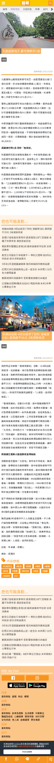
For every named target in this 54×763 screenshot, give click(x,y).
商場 (6, 571)
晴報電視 (15, 9)
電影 (38, 566)
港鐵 (15, 571)
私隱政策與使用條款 (25, 746)
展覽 (48, 566)
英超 (36, 571)
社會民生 (8, 566)
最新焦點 (6, 696)
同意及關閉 (27, 751)
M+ (16, 575)
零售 (29, 566)
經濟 (19, 566)
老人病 (15, 719)
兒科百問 (39, 716)
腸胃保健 (29, 716)
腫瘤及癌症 (7, 716)
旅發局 (7, 575)
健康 (5, 9)
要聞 (14, 696)
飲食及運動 (17, 713)
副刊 (45, 9)
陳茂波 (26, 571)
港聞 (4, 59)
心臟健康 (18, 716)
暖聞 (26, 696)
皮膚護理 (24, 719)
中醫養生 (39, 713)
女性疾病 (6, 719)
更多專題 (35, 719)
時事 (37, 9)
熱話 (20, 696)
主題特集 (27, 9)
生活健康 (29, 713)
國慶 (46, 571)
